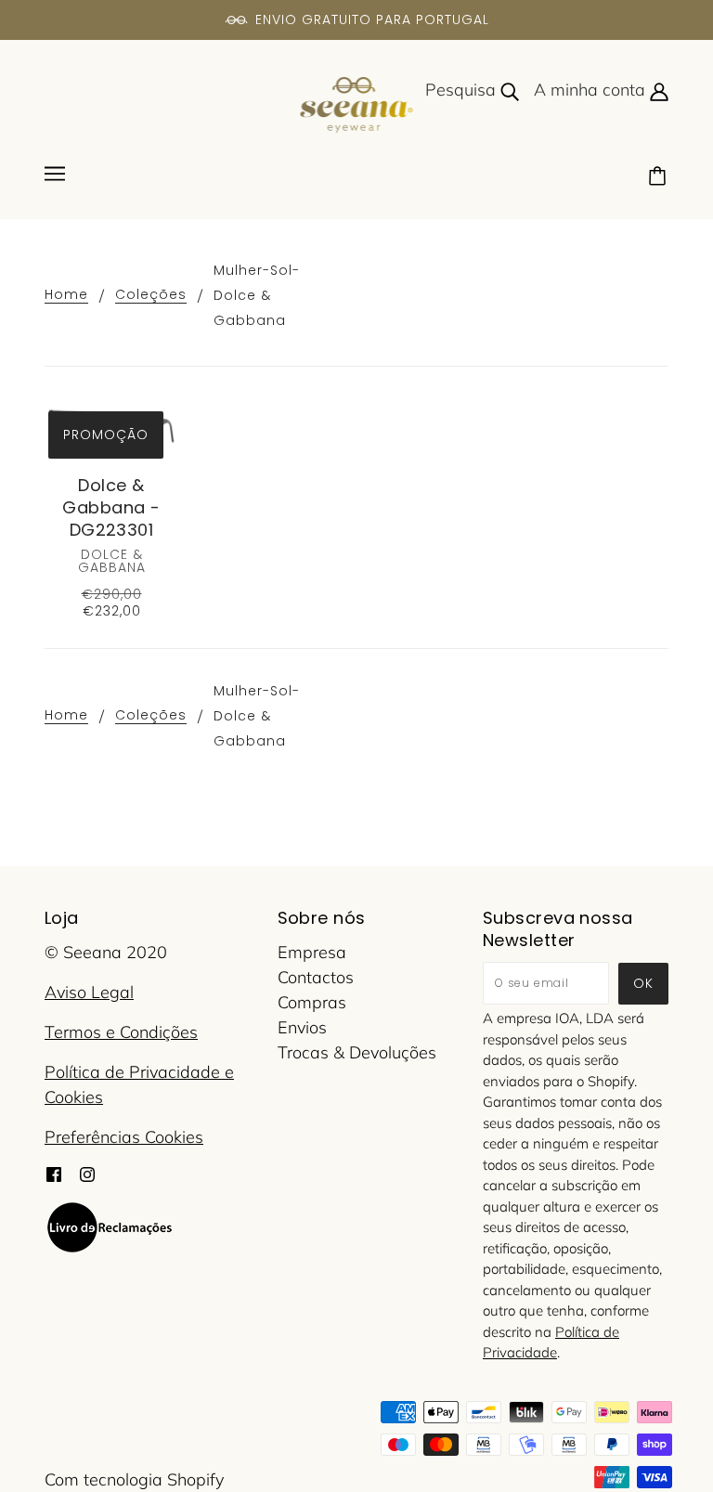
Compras (312, 1002)
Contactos (316, 977)
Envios (302, 1027)
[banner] (357, 103)
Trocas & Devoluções (357, 1052)
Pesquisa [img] (462, 89)
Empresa (312, 952)
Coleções (151, 296)
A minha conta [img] (592, 89)
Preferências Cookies (124, 1137)
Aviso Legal (89, 992)
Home (66, 296)
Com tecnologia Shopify (134, 1479)
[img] (54, 1173)
